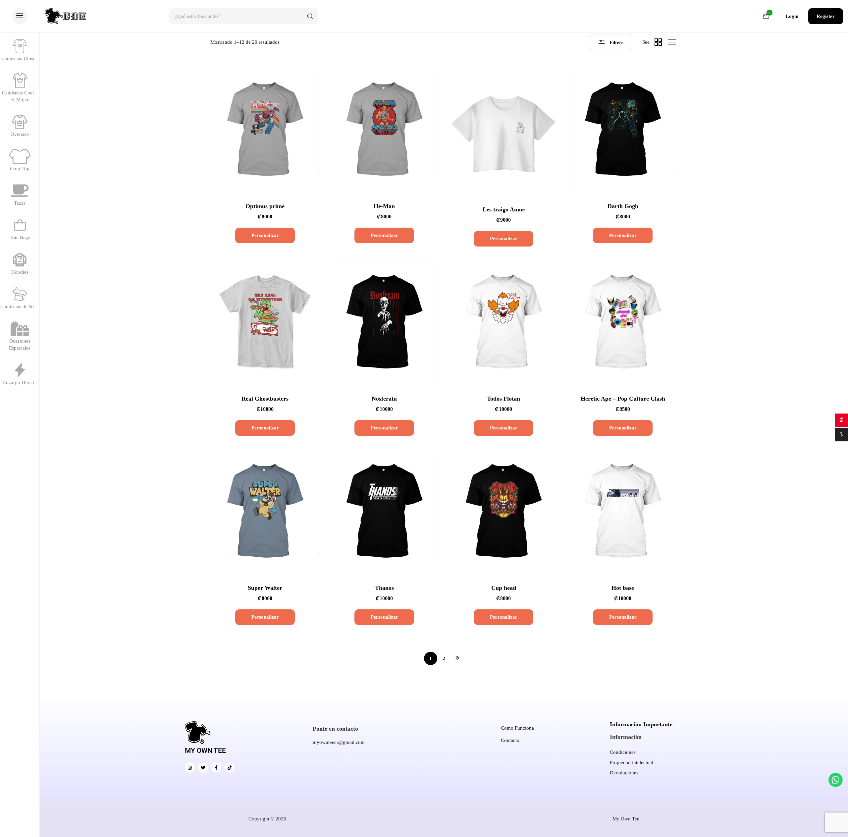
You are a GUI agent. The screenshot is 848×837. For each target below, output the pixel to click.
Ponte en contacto (335, 728)
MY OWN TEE (205, 750)
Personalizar (265, 235)
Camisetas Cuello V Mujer (20, 96)
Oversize (20, 134)
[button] (20, 16)
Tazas (20, 203)
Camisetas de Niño (19, 306)
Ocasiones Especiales (19, 344)
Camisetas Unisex (19, 58)
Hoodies (19, 272)
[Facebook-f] (216, 767)
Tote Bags (20, 237)
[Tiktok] (229, 767)
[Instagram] (190, 767)
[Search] (310, 16)
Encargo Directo (20, 382)
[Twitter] (203, 767)
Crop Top (19, 168)
